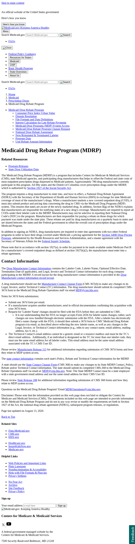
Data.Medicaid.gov (19, 430)
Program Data (23, 138)
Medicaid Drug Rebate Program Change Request (42, 128)
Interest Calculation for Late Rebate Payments (40, 122)
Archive (12, 485)
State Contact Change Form (41, 364)
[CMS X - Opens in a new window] (3, 525)
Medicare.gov (16, 449)
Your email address (11, 505)
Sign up (62, 505)
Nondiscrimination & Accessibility (27, 469)
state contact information (20, 358)
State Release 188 (27, 380)
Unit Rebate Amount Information (33, 141)
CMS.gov (13, 433)
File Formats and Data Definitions (34, 119)
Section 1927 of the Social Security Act (49, 188)
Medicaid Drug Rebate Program (26, 109)
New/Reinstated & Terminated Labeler (36, 135)
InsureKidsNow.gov (19, 446)
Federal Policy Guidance (22, 54)
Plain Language (17, 466)
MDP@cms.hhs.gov (87, 290)
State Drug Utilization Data (23, 169)
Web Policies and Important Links (27, 463)
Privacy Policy (16, 491)
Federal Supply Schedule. (56, 241)
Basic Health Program (20, 68)
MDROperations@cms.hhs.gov (82, 389)
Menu (5, 31)
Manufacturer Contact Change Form (62, 283)
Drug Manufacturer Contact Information (29, 268)
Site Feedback (16, 488)
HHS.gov (13, 437)
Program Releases (18, 166)
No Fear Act (15, 481)
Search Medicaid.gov (13, 34)
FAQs (11, 41)
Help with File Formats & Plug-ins (27, 472)
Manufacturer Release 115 (31, 349)
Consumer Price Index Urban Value (35, 113)
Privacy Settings (17, 475)
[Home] (25, 27)
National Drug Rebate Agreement (34, 132)
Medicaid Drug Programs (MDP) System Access (42, 125)
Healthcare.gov (16, 443)
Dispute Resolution (26, 116)
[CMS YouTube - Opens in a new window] (9, 525)
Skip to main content (12, 2)
